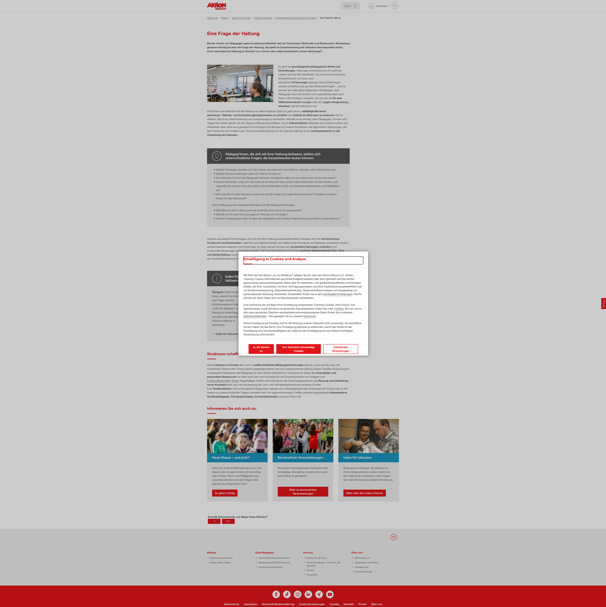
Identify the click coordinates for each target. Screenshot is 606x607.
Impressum (309, 316)
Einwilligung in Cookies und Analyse (275, 259)
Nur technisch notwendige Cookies (298, 349)
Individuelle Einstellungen (337, 294)
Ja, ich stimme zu (261, 349)
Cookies (339, 308)
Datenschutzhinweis (255, 316)
